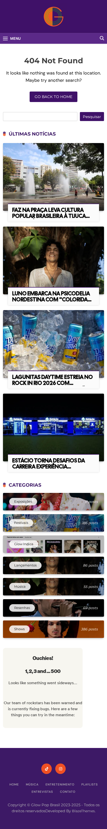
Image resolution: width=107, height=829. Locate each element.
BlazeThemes (83, 811)
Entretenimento (60, 784)
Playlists (89, 784)
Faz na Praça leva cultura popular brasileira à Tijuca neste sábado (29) (49, 216)
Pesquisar (92, 116)
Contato (67, 792)
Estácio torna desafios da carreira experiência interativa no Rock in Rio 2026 (48, 469)
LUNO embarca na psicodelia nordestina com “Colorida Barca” (51, 299)
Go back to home (53, 96)
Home (14, 784)
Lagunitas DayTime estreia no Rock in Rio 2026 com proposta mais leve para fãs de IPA (52, 386)
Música (32, 784)
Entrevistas (42, 792)
